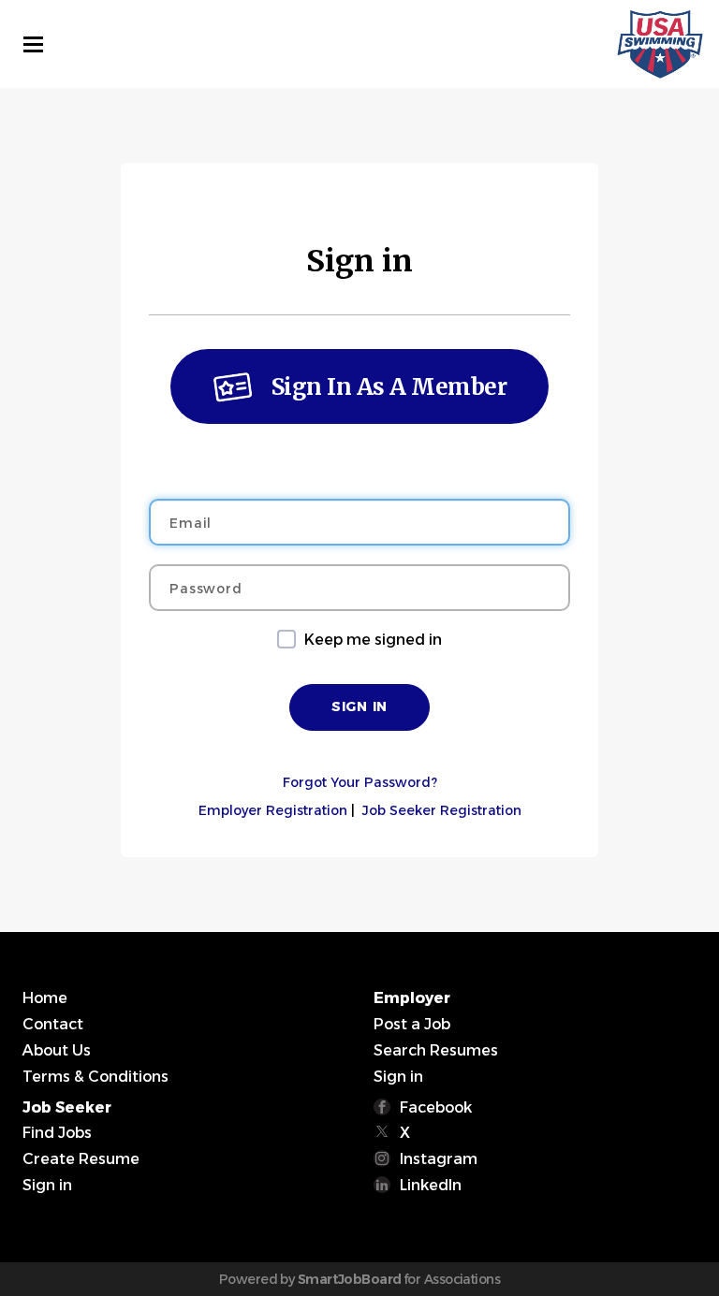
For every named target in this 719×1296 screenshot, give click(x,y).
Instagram (438, 1159)
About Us (56, 1050)
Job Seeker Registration (441, 810)
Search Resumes (436, 1050)
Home (44, 998)
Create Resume (80, 1159)
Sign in (398, 1076)
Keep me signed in (373, 639)
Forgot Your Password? (360, 782)
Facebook (436, 1107)
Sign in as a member (389, 386)
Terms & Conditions (95, 1076)
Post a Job (412, 1024)
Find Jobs (57, 1133)
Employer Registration (272, 810)
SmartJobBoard (350, 1279)
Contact (52, 1024)
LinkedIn (431, 1185)
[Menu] (33, 44)
